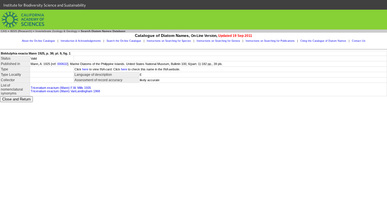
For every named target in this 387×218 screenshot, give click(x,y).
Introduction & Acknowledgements (81, 40)
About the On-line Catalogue (38, 40)
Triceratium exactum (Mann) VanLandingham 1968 (65, 91)
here (85, 69)
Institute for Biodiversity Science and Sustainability (44, 5)
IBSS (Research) (21, 31)
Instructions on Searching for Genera (218, 40)
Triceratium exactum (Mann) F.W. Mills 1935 (61, 87)
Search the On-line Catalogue (124, 40)
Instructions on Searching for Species (169, 40)
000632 (62, 64)
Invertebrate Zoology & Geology (56, 31)
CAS (4, 31)
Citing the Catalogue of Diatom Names (323, 40)
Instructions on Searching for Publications (270, 40)
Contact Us (358, 40)
